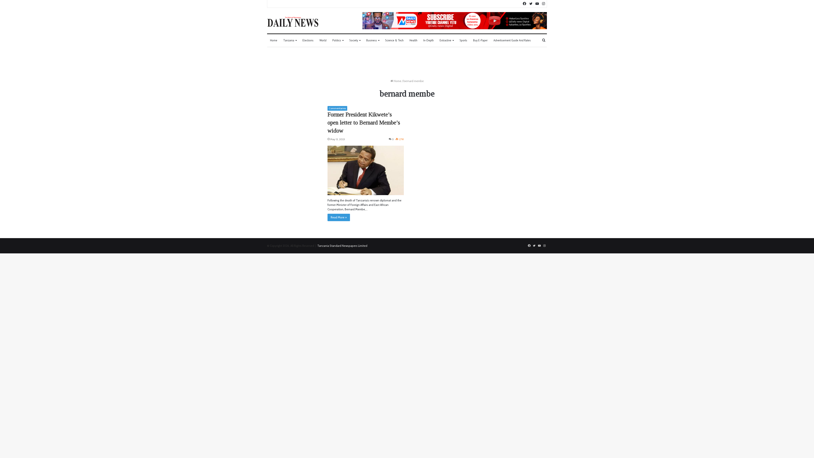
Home (273, 40)
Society (353, 40)
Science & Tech (394, 40)
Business (371, 40)
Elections (308, 40)
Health (413, 40)
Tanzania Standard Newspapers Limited (342, 245)
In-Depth (428, 40)
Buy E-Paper (480, 40)
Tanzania (288, 40)
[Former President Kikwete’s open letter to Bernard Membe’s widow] (366, 170)
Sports (463, 40)
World (322, 40)
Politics (336, 40)
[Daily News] (293, 21)
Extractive (445, 40)
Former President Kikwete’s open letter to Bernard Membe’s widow (364, 122)
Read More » (339, 217)
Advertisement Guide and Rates (512, 40)
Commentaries (337, 108)
